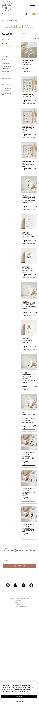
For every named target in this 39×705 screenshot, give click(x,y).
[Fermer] (36, 684)
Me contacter (19, 600)
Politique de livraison (28, 71)
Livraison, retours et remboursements (19, 598)
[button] (26, 14)
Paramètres (19, 701)
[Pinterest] (8, 585)
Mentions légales (19, 602)
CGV (21, 604)
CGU (18, 604)
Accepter (19, 697)
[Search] (2, 14)
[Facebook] (31, 585)
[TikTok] (23, 585)
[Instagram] (15, 585)
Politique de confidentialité (19, 606)
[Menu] (32, 7)
